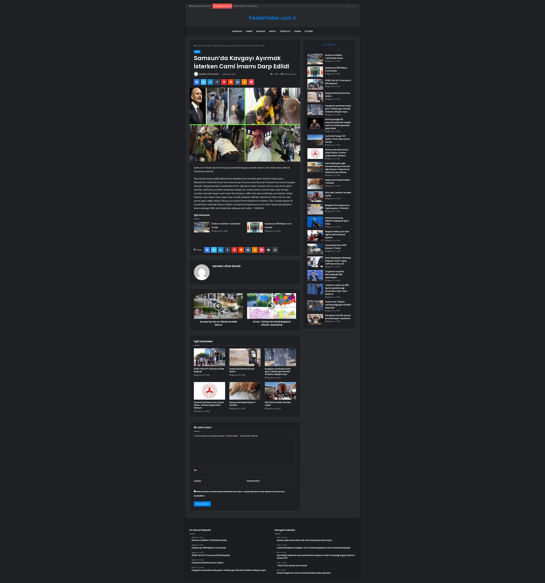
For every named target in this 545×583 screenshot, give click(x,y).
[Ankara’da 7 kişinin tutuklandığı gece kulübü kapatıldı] (315, 305)
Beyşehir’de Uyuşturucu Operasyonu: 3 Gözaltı (337, 207)
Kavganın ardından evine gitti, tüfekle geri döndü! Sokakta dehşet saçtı (278, 371)
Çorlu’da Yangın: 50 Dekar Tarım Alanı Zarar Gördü (337, 139)
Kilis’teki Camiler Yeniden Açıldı (278, 403)
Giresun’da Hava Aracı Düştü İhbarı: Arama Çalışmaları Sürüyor (209, 405)
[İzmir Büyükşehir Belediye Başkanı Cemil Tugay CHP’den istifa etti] (315, 261)
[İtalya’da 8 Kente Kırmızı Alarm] (245, 357)
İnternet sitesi (253, 481)
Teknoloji (285, 31)
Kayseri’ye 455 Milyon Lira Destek (336, 69)
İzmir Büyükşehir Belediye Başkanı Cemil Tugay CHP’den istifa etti (338, 260)
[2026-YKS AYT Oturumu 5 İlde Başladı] (209, 357)
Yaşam (297, 31)
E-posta (198, 481)
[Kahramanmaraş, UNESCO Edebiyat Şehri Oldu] (315, 221)
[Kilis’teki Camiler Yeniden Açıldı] (280, 391)
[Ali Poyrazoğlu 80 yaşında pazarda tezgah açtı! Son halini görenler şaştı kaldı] (315, 123)
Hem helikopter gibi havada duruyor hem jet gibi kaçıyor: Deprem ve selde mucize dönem (337, 168)
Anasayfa (237, 31)
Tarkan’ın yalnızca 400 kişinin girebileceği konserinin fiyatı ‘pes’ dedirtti (337, 289)
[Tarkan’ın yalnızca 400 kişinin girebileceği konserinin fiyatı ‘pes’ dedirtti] (315, 289)
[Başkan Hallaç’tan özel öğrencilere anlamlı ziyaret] (315, 235)
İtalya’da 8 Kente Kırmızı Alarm (241, 370)
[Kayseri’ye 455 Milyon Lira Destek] (255, 227)
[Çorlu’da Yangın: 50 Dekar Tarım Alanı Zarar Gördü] (315, 140)
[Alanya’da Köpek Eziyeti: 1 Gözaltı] (245, 391)
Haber (249, 31)
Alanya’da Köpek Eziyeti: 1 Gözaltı (242, 403)
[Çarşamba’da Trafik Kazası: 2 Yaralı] (315, 249)
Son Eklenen (329, 44)
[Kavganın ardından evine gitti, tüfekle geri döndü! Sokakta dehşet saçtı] (280, 357)
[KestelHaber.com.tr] (272, 17)
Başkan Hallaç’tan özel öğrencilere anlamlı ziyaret (337, 234)
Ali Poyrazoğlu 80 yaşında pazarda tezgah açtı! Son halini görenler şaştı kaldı (338, 124)
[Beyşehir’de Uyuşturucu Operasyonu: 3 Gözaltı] (315, 209)
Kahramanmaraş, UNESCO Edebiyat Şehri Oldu (337, 220)
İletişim (309, 31)
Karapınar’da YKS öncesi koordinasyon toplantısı (338, 317)
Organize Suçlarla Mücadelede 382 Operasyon (334, 274)
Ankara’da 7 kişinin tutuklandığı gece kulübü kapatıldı (338, 304)
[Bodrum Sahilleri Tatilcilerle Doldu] (202, 227)
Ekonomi (260, 31)
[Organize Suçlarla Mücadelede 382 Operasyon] (315, 275)
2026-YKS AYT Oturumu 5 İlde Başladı (250, 6)
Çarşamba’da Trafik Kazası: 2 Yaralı (335, 247)
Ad (196, 470)
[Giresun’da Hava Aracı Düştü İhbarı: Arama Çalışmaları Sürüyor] (209, 391)
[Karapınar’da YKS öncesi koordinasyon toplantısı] (315, 319)
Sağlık (272, 31)
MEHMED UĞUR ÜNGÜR (209, 74)
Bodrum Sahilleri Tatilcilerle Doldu (334, 57)
